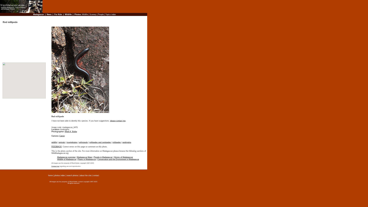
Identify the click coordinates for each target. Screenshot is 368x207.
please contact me (117, 121)
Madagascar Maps (84, 157)
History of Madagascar (123, 157)
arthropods (83, 142)
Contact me (55, 166)
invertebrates (72, 142)
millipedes (117, 142)
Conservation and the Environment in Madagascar (118, 159)
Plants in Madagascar (87, 159)
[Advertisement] (94, 18)
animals (62, 142)
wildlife (54, 142)
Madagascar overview (66, 157)
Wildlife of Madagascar (66, 159)
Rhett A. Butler (71, 132)
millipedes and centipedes (100, 142)
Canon (62, 136)
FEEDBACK (56, 147)
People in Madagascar (103, 157)
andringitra (126, 142)
